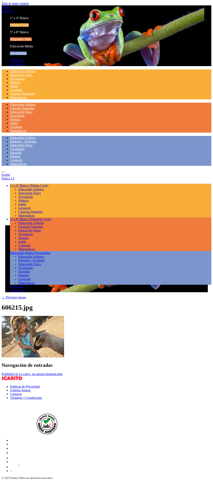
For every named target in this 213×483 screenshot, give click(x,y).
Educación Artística (23, 71)
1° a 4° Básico (29, 185)
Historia (15, 82)
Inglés (14, 86)
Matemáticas (18, 97)
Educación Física (21, 75)
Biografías (17, 60)
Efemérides (17, 64)
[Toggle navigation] (3, 172)
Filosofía (15, 152)
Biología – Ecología (23, 141)
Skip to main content (15, 3)
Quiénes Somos (20, 390)
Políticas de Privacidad (25, 386)
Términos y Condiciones (26, 397)
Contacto (16, 394)
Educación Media (30, 253)
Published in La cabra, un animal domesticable (32, 374)
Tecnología (17, 78)
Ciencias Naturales (22, 93)
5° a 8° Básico (30, 219)
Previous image (14, 297)
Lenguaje (16, 90)
